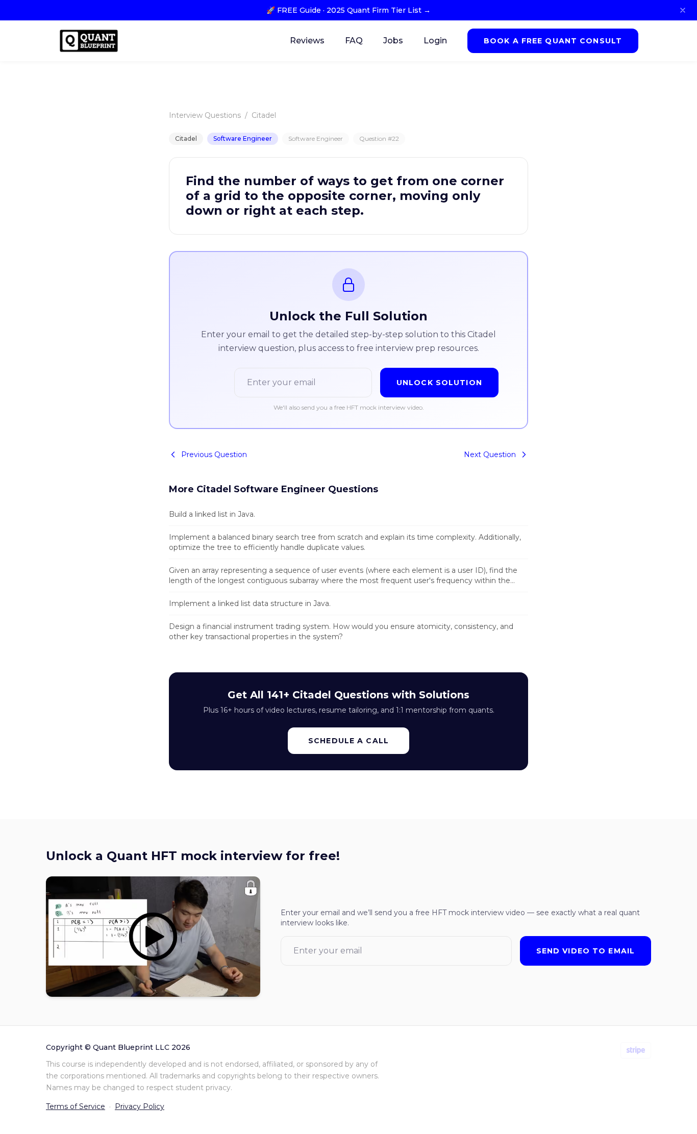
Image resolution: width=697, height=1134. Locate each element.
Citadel (264, 115)
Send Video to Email (585, 950)
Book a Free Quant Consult (553, 40)
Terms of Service (75, 1106)
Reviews (307, 40)
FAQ (354, 40)
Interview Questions (205, 115)
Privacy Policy (139, 1106)
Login (435, 40)
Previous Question (214, 454)
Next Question (490, 454)
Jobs (393, 40)
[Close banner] (683, 10)
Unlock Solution (439, 382)
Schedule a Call (348, 740)
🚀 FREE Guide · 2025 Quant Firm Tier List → (348, 10)
